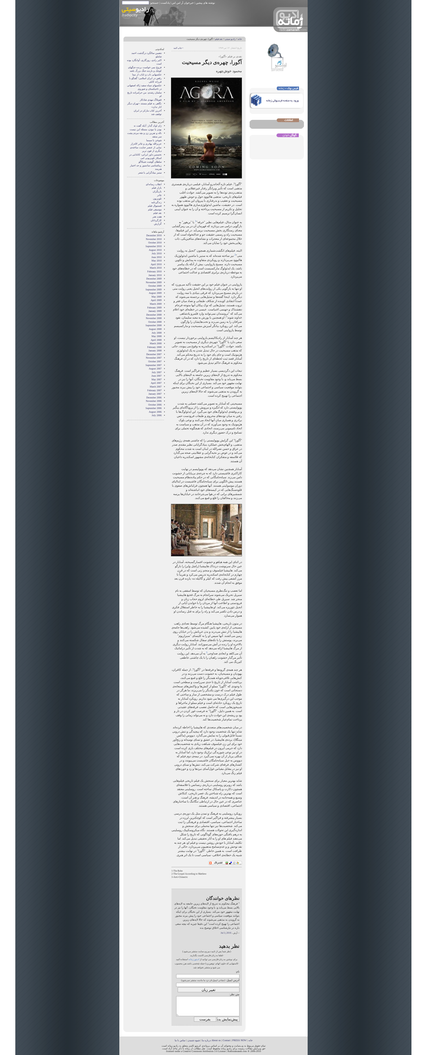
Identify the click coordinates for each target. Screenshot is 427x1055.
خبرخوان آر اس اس (183, 2)
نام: (237, 971)
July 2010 (157, 253)
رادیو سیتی (230, 39)
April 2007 (156, 383)
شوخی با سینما (154, 140)
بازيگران (157, 191)
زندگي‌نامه (156, 202)
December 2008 (154, 314)
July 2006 (157, 415)
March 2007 (156, 386)
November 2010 (154, 239)
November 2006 (154, 401)
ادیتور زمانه (194, 959)
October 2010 (155, 242)
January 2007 (155, 393)
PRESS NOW (239, 1040)
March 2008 (156, 343)
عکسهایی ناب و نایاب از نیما (147, 74)
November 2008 (154, 318)
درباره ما (206, 1040)
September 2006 (154, 408)
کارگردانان (156, 220)
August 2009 (155, 293)
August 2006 (155, 411)
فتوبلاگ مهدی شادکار (151, 99)
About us (216, 1040)
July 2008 (157, 332)
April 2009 (156, 300)
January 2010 (155, 275)
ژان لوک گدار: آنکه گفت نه (148, 125)
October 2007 (155, 361)
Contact (226, 1040)
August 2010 (155, 250)
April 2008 (156, 340)
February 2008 (154, 347)
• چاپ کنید (178, 48)
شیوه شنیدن (194, 1040)
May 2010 (156, 260)
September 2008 (154, 325)
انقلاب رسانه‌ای (154, 184)
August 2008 (155, 329)
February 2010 (154, 271)
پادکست (165, 2)
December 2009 (154, 278)
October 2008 (155, 322)
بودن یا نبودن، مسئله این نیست (146, 129)
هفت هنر (157, 216)
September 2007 (154, 365)
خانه (240, 39)
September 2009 (154, 289)
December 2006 (154, 397)
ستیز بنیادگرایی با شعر (150, 172)
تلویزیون (157, 198)
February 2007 (154, 390)
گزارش (158, 223)
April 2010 (156, 264)
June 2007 (156, 375)
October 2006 (155, 404)
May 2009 (156, 296)
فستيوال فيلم (155, 205)
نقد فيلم (219, 39)
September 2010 (154, 246)
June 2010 (156, 257)
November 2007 (154, 357)
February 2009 (154, 307)
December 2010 (154, 235)
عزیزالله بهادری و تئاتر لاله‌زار (146, 143)
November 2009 (154, 282)
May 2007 (156, 379)
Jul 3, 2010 (226, 933)
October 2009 (155, 285)
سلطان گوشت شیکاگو (150, 161)
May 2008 (156, 336)
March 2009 (156, 303)
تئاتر (159, 195)
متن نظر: (234, 994)
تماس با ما (180, 1040)
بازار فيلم (157, 187)
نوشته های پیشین (205, 2)
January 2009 (155, 311)
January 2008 (155, 350)
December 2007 (154, 354)
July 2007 (157, 372)
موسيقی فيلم (155, 209)
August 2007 (155, 368)
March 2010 (156, 267)
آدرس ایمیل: (232, 980)
